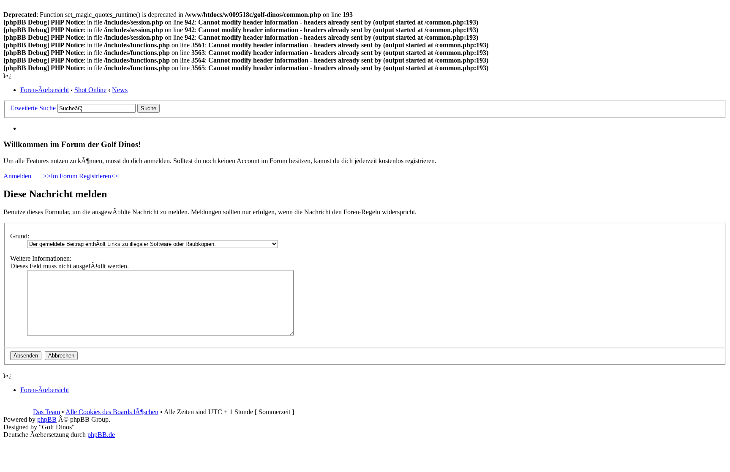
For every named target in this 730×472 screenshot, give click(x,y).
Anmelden (17, 176)
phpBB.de (101, 434)
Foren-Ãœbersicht (44, 89)
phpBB (47, 419)
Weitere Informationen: (40, 258)
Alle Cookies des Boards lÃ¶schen (111, 411)
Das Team (46, 411)
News (120, 89)
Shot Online (90, 89)
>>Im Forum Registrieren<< (81, 176)
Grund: (19, 236)
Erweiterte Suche (33, 108)
